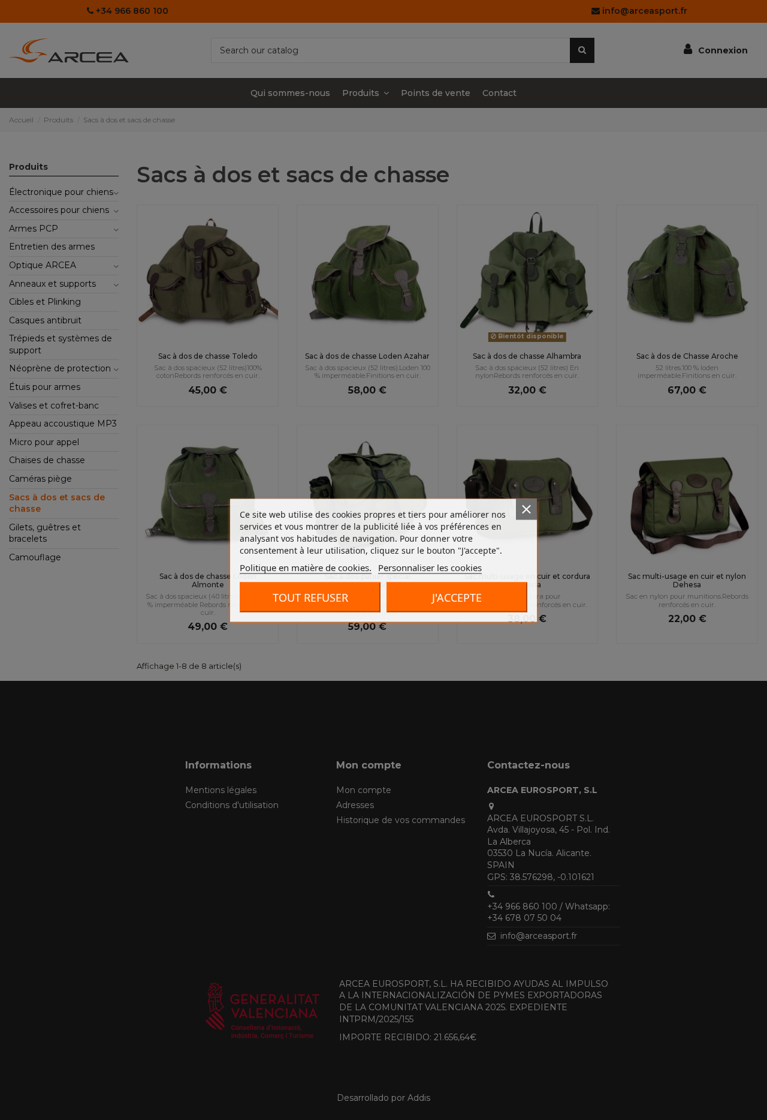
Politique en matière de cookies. (306, 567)
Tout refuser (310, 597)
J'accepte (457, 597)
